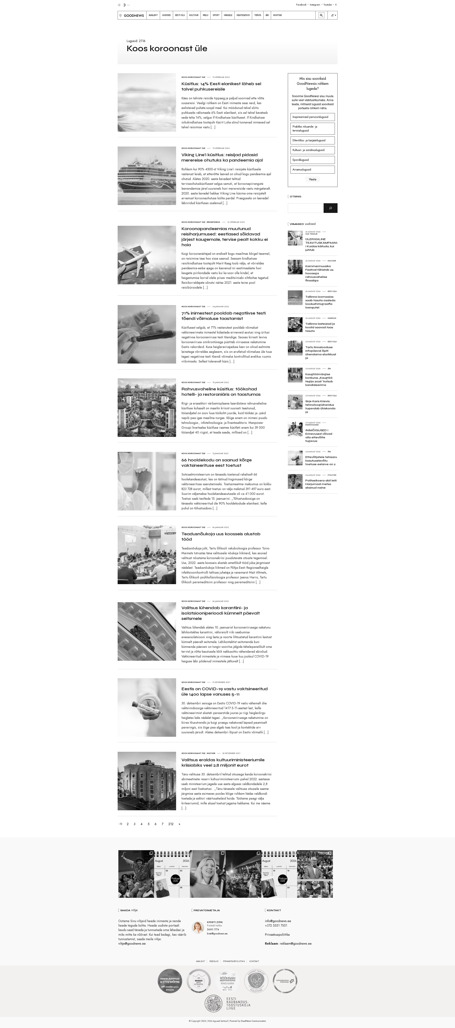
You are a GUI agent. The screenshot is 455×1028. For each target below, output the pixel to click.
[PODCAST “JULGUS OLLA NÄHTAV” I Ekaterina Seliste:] (279, 874)
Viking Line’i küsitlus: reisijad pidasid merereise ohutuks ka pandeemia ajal (222, 157)
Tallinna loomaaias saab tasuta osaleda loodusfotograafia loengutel (320, 302)
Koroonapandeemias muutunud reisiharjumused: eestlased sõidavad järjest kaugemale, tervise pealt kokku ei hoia (224, 236)
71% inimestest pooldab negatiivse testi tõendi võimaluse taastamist (223, 316)
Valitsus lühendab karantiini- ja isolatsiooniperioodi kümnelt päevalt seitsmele (220, 613)
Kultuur (211, 753)
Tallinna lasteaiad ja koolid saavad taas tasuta (320, 327)
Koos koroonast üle (193, 77)
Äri (329, 368)
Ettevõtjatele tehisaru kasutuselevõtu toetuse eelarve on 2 (321, 460)
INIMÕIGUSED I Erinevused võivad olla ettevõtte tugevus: (318, 435)
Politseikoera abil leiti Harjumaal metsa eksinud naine (321, 484)
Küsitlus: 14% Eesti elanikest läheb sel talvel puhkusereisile (221, 86)
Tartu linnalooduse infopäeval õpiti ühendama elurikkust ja (320, 352)
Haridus (332, 318)
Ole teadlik (311, 233)
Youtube (328, 4)
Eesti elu (332, 291)
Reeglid (214, 961)
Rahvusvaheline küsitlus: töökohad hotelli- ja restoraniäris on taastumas (221, 391)
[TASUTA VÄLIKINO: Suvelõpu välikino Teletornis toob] (136, 874)
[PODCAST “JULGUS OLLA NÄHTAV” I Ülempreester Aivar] (172, 874)
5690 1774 (213, 929)
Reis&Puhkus (213, 222)
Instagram (315, 4)
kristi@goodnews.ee (217, 933)
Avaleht (200, 961)
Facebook (301, 4)
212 (170, 824)
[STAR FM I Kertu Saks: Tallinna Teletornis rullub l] (208, 874)
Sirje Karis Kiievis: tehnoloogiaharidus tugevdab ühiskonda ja (320, 406)
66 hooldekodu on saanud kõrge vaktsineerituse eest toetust (216, 462)
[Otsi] (331, 208)
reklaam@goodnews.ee (296, 943)
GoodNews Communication (253, 1021)
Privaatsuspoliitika (277, 934)
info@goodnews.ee (278, 921)
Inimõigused (312, 424)
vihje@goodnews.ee (132, 943)
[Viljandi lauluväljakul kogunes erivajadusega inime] (315, 874)
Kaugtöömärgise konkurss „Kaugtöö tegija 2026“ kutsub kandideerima (319, 379)
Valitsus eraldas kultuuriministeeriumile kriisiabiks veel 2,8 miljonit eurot (223, 762)
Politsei (332, 475)
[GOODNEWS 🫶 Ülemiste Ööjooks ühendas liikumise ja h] (243, 874)
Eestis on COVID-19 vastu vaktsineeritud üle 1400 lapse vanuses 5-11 (224, 691)
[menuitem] (153, 15)
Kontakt (254, 961)
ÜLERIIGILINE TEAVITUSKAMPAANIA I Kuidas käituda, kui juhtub (322, 244)
